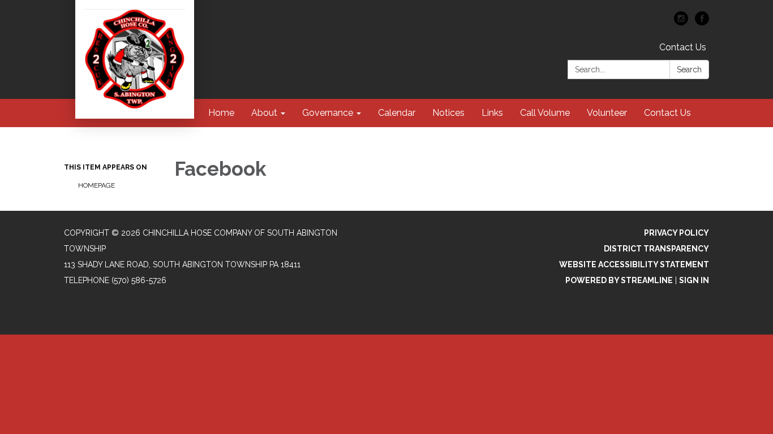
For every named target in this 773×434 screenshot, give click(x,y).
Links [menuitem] (492, 112)
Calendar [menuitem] (396, 112)
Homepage (96, 185)
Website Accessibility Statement (634, 264)
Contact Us (682, 47)
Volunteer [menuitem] (607, 112)
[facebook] (702, 22)
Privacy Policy (676, 232)
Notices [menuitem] (448, 112)
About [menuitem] (264, 112)
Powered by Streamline (619, 280)
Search (689, 69)
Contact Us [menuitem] (667, 112)
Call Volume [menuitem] (545, 112)
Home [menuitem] (221, 112)
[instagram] (681, 22)
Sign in (694, 280)
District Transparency (656, 248)
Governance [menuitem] (327, 112)
